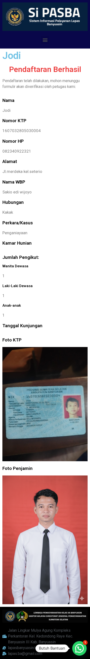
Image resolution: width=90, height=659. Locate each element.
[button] (45, 40)
